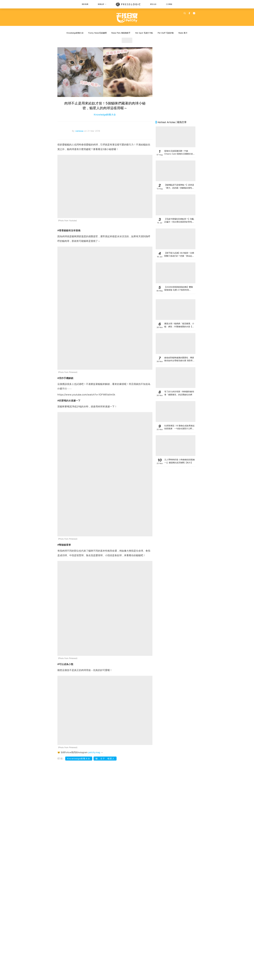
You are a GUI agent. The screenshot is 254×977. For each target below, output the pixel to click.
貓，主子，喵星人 (105, 758)
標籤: (60, 758)
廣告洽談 (153, 4)
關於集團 (85, 4)
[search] (184, 13)
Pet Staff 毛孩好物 (166, 33)
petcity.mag (94, 752)
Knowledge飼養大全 (75, 33)
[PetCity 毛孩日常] (127, 18)
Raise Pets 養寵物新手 (120, 33)
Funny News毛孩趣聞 (97, 33)
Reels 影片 (182, 33)
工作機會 (169, 4)
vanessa (79, 131)
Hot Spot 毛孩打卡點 (144, 33)
